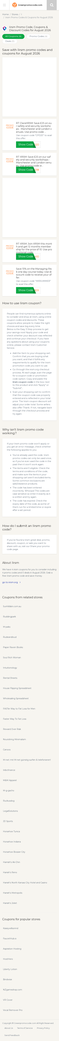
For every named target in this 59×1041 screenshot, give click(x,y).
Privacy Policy (43, 1028)
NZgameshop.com (12, 989)
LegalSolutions (10, 811)
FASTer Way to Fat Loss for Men (19, 708)
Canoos (6, 749)
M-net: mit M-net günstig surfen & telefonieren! (27, 760)
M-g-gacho (8, 790)
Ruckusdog (8, 800)
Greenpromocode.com (30, 5)
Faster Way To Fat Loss (14, 719)
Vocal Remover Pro (12, 1010)
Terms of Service (25, 1028)
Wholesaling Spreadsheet (16, 698)
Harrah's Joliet (10, 903)
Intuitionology (10, 667)
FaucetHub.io (9, 938)
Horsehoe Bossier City (14, 852)
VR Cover (7, 1000)
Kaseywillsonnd (10, 928)
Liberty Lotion (10, 969)
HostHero (8, 959)
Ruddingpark (9, 616)
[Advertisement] (29, 87)
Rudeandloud (9, 637)
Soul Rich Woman (12, 657)
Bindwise (7, 979)
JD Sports (8, 821)
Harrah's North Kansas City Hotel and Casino (25, 882)
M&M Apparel (10, 780)
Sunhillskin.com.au (12, 606)
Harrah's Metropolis (12, 893)
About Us (8, 1028)
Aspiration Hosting (12, 948)
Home (5, 14)
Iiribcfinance (9, 770)
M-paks (6, 627)
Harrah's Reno (10, 872)
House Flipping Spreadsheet (17, 688)
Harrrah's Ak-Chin (11, 862)
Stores (15, 14)
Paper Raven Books (13, 647)
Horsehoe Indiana (12, 841)
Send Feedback (12, 1035)
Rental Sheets (10, 678)
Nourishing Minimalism (14, 739)
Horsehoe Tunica (11, 831)
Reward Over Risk (12, 729)
